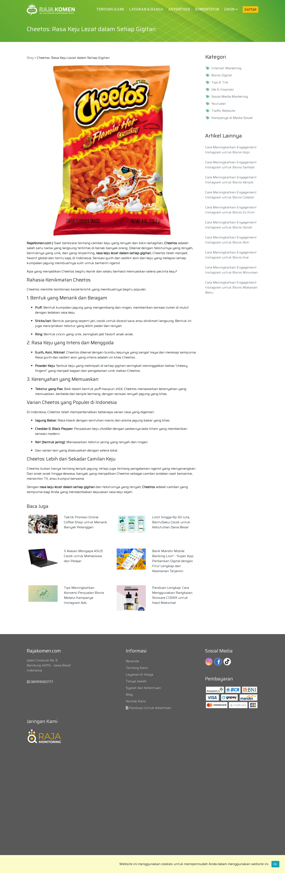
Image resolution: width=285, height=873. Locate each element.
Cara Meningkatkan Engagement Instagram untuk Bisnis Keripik (231, 180)
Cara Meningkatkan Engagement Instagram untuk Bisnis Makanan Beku (231, 287)
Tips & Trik (219, 82)
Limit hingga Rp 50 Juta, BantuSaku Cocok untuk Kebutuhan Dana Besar (171, 522)
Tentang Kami (137, 667)
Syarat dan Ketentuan (143, 687)
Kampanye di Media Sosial (231, 117)
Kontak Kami (136, 701)
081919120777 (41, 681)
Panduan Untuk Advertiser (150, 707)
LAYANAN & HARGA (146, 9)
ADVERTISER (179, 9)
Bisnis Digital (221, 75)
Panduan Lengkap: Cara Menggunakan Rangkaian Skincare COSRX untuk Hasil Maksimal (172, 595)
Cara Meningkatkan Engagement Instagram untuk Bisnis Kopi (231, 150)
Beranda (132, 661)
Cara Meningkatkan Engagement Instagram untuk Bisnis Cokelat (231, 195)
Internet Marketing (226, 68)
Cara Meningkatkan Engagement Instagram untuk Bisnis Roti (231, 240)
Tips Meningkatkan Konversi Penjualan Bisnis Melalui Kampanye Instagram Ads (84, 595)
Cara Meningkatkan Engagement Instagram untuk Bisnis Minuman (231, 270)
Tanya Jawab (136, 681)
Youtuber (218, 103)
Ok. (275, 864)
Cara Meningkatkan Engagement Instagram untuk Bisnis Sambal (231, 165)
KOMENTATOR (207, 9)
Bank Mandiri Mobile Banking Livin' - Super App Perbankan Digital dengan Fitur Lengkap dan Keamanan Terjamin (172, 561)
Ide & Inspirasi (222, 89)
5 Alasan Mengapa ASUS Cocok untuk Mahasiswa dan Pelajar (83, 556)
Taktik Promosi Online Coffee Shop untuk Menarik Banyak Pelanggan (85, 522)
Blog (30, 57)
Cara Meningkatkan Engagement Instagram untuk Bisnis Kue (231, 255)
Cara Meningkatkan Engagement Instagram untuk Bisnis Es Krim (231, 210)
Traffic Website (223, 110)
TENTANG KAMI (110, 9)
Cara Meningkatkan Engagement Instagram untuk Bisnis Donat (231, 225)
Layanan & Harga (139, 674)
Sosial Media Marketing (229, 96)
